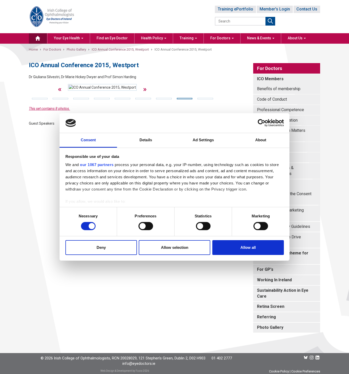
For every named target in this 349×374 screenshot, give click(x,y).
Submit (270, 21)
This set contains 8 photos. (49, 109)
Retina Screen (270, 306)
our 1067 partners (97, 164)
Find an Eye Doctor (112, 38)
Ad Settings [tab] (203, 140)
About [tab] (260, 140)
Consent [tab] (88, 140)
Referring (266, 316)
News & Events (259, 38)
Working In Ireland (274, 279)
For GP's (265, 269)
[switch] (145, 226)
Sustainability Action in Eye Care (282, 293)
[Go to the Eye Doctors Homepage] (38, 38)
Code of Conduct (272, 99)
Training (187, 38)
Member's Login (275, 9)
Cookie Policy (279, 371)
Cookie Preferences (305, 371)
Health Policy (152, 38)
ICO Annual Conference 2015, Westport (120, 49)
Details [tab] (145, 140)
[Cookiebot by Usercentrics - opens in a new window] (261, 123)
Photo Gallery (76, 49)
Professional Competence (280, 109)
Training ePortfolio (235, 9)
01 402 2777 (222, 358)
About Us (295, 38)
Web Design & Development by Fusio (121, 370)
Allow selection (174, 247)
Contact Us (306, 9)
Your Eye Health (67, 38)
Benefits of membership (278, 88)
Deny (101, 247)
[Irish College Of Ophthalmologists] (52, 16)
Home (33, 49)
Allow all (248, 247)
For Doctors (220, 38)
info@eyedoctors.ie (138, 363)
